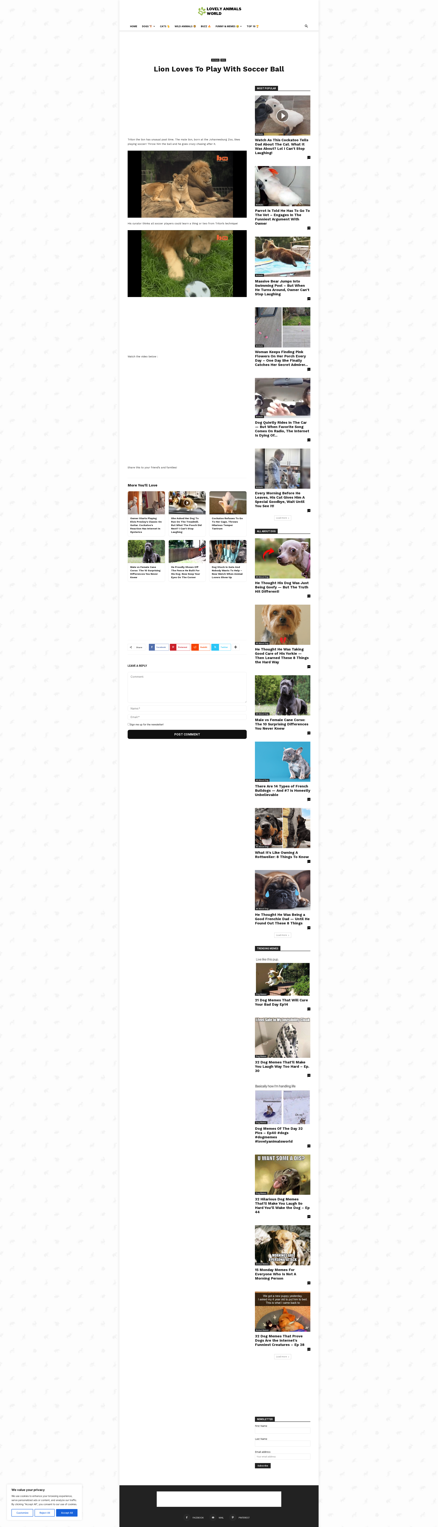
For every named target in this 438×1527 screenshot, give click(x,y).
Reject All (45, 1512)
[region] (44, 1502)
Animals (215, 60)
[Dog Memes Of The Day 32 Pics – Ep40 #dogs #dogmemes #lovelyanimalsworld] (282, 1104)
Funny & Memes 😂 (227, 26)
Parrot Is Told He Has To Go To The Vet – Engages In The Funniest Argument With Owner (282, 217)
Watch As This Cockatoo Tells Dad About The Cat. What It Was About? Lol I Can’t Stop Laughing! (281, 146)
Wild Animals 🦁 (185, 26)
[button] (306, 26)
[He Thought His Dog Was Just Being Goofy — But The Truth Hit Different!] (282, 558)
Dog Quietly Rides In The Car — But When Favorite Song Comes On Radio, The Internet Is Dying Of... (282, 428)
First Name (261, 1425)
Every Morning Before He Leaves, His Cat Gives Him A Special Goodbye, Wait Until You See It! (280, 499)
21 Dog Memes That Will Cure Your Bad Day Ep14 (281, 1002)
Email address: (263, 1451)
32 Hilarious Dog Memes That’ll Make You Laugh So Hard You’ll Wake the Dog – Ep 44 (282, 1205)
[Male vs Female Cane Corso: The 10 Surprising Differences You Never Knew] (282, 695)
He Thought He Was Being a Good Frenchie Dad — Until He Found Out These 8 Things (282, 918)
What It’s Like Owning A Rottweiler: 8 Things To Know (282, 854)
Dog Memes (261, 994)
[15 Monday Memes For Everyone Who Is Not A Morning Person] (282, 1245)
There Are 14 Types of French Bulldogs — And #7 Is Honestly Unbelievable (282, 790)
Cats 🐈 (165, 26)
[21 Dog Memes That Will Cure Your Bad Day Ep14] (282, 976)
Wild (223, 60)
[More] (236, 647)
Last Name (261, 1438)
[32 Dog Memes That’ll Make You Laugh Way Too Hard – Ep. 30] (282, 1038)
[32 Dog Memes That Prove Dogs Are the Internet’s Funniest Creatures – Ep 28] (282, 1312)
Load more (281, 517)
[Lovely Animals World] (219, 11)
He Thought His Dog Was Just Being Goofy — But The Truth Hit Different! (282, 587)
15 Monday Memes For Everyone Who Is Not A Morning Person (275, 1274)
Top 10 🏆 (253, 26)
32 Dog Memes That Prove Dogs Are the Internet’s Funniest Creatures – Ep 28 (280, 1340)
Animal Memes (262, 1264)
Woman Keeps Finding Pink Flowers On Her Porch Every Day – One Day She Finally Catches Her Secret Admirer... (281, 358)
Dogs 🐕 (147, 26)
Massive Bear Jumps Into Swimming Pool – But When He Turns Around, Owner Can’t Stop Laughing (282, 287)
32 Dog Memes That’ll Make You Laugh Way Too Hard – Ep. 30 (282, 1066)
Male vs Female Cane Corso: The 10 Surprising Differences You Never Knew (281, 724)
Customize (22, 1512)
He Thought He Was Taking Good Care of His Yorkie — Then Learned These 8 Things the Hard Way (282, 655)
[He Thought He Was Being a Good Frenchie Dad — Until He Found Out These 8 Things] (282, 890)
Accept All (67, 1512)
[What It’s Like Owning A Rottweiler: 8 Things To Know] (282, 828)
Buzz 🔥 (206, 26)
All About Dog (262, 577)
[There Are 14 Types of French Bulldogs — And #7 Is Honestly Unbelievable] (282, 762)
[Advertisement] (219, 42)
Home (133, 26)
